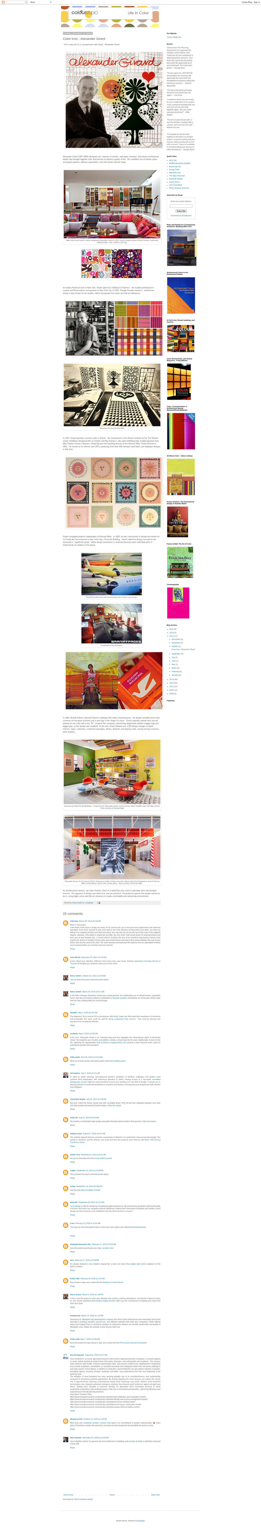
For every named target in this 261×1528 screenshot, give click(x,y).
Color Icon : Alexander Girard (183, 649)
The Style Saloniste (177, 176)
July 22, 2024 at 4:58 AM (96, 1099)
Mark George (75, 1438)
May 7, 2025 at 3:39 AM (90, 1339)
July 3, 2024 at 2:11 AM (90, 1073)
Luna (72, 1223)
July (173, 657)
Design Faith (174, 170)
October (175, 646)
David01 (73, 1013)
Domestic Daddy (176, 179)
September (176, 654)
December (176, 639)
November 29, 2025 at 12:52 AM (95, 1438)
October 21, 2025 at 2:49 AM (95, 1419)
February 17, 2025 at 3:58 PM (87, 1260)
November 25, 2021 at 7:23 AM (93, 957)
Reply (72, 949)
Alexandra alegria (77, 1099)
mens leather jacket (117, 1061)
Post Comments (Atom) (83, 1499)
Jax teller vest (107, 1248)
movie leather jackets (103, 1158)
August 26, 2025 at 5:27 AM (96, 1355)
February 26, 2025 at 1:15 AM (93, 1279)
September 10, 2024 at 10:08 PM (90, 1170)
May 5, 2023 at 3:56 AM (88, 1034)
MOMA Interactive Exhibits (179, 163)
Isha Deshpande (77, 1355)
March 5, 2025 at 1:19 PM (92, 1295)
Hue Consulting (175, 185)
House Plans (174, 182)
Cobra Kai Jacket (114, 1106)
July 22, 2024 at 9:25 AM (89, 1118)
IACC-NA (173, 160)
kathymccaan (76, 1134)
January (175, 675)
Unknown (74, 921)
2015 (171, 633)
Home (112, 1495)
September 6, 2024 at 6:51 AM (93, 1155)
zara (72, 1260)
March (174, 668)
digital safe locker (138, 1264)
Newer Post (68, 1495)
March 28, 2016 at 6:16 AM (90, 921)
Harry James (75, 976)
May (174, 664)
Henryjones (75, 1073)
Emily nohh (75, 1279)
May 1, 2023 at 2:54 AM (87, 1013)
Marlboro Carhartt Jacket (113, 1282)
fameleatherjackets (138, 1227)
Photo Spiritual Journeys (179, 188)
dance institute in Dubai (90, 1190)
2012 (171, 683)
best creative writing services (104, 1301)
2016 (171, 629)
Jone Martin (75, 957)
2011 (171, 687)
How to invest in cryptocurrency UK (111, 1043)
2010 (171, 690)
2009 (171, 694)
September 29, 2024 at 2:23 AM (91, 1202)
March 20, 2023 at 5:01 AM (93, 992)
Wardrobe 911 (175, 173)
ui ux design (76, 1206)
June (174, 661)
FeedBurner (187, 216)
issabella (74, 1034)
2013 (171, 679)
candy (72, 1186)
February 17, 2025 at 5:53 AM (104, 1244)
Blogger (141, 1521)
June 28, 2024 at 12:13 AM (92, 1057)
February (175, 671)
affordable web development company (98, 1319)
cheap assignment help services (122, 1019)
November (176, 643)
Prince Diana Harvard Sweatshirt (133, 1343)
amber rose (75, 1155)
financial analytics (120, 998)
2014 (171, 636)
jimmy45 (73, 1202)
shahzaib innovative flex (80, 1244)
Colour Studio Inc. (174, 37)
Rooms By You (175, 167)
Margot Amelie (76, 1419)
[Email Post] (99, 903)
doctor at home (136, 1441)
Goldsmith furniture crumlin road (97, 1423)
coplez (73, 1170)
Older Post (155, 1495)
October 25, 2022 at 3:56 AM (94, 976)
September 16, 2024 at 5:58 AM (89, 1186)
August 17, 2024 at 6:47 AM (94, 1134)
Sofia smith (75, 1057)
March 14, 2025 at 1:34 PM (92, 1316)
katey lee (74, 1118)
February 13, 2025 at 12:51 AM (87, 1223)
